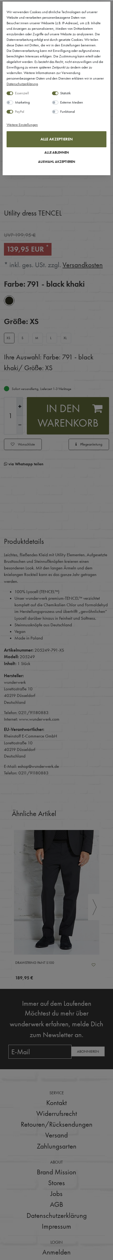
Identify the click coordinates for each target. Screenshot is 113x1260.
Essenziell (22, 93)
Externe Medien (71, 102)
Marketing (22, 102)
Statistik (65, 93)
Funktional (67, 111)
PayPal (19, 111)
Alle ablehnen (56, 152)
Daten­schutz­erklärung (22, 83)
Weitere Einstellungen (22, 124)
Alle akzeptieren (56, 139)
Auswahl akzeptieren (56, 162)
